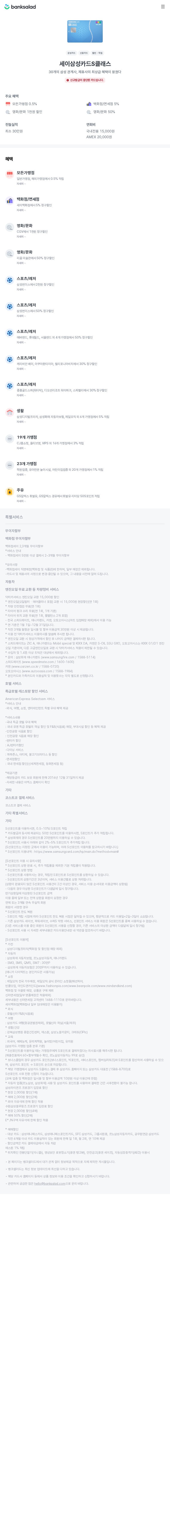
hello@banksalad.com (49, 1183)
